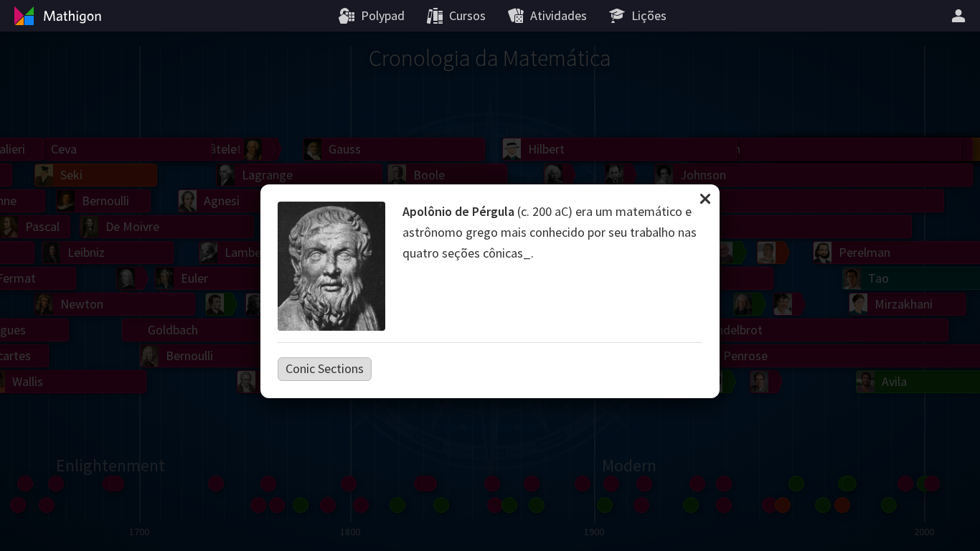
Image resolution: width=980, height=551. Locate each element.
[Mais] (960, 16)
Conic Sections (325, 368)
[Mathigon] (56, 16)
